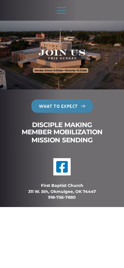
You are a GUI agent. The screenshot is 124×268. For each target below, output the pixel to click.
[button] (61, 10)
